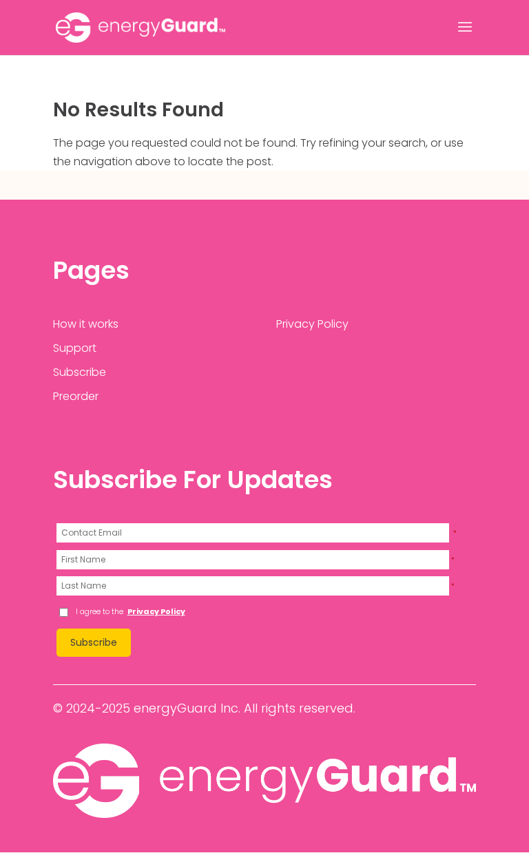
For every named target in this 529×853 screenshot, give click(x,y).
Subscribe (79, 372)
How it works (85, 324)
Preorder (75, 396)
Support (74, 348)
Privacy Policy (312, 324)
